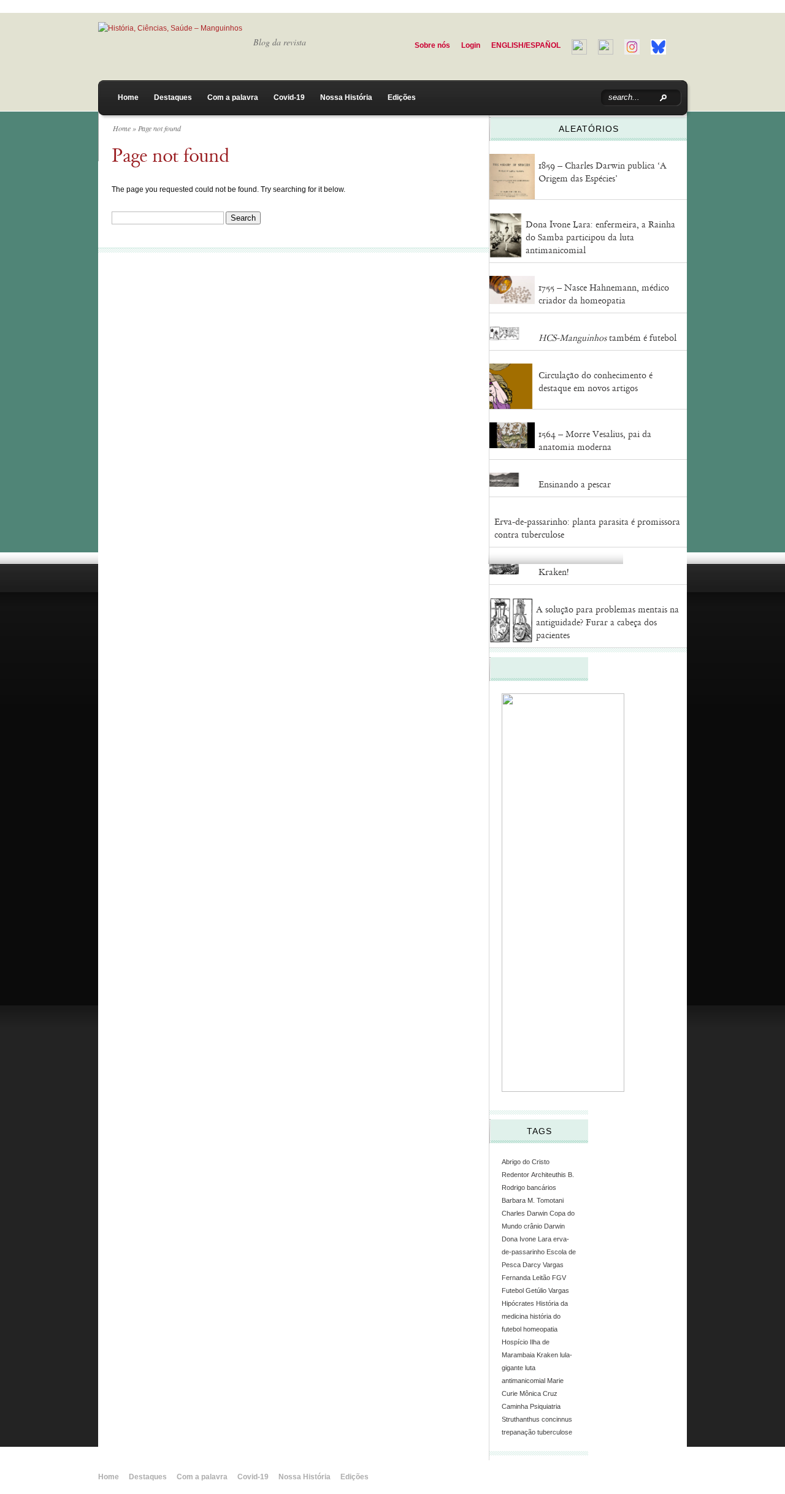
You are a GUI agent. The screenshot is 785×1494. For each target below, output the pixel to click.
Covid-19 (289, 97)
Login (470, 45)
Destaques (173, 97)
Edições (402, 97)
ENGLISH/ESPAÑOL (526, 45)
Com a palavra (232, 97)
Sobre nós (432, 45)
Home (128, 97)
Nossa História (346, 97)
